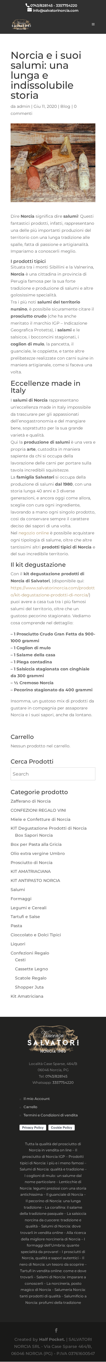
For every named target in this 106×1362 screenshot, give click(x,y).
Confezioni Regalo (30, 953)
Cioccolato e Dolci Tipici (36, 934)
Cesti (20, 959)
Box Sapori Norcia (34, 835)
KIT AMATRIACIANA (31, 871)
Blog (65, 106)
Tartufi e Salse (25, 916)
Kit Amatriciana (27, 996)
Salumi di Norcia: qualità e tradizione (52, 1169)
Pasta (16, 925)
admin (23, 106)
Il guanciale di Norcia (64, 1194)
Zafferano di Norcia (31, 801)
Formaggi (21, 898)
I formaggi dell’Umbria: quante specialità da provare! (53, 1245)
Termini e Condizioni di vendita (51, 1115)
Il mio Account (37, 1098)
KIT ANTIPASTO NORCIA (35, 880)
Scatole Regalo (31, 978)
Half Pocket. (52, 1339)
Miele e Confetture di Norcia (40, 819)
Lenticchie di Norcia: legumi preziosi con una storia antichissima (53, 1188)
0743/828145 (56, 1076)
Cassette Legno (31, 969)
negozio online (34, 533)
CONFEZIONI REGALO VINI (38, 810)
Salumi (18, 889)
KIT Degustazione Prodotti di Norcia (49, 828)
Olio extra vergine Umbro (38, 853)
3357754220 (63, 1082)
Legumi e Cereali (29, 907)
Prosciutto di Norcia (31, 862)
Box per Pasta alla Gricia (36, 844)
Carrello (30, 1107)
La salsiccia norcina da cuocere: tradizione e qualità (55, 1219)
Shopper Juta (29, 987)
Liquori (18, 944)
